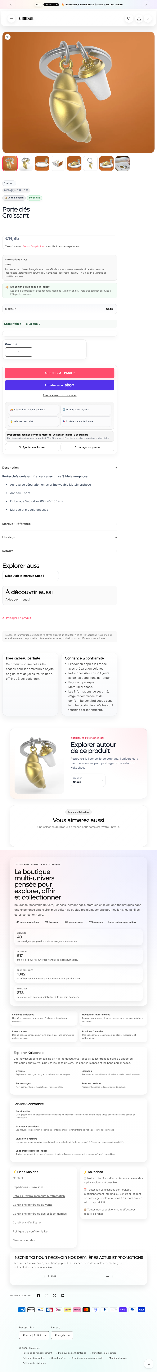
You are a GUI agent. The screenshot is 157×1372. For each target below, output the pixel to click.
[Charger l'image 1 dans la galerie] (10, 163)
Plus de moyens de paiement (60, 395)
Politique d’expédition (34, 1358)
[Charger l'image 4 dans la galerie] (58, 163)
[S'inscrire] (108, 1276)
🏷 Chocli (9, 183)
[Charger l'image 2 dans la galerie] (26, 163)
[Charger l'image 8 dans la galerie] (122, 163)
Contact (18, 1178)
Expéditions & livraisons (28, 1187)
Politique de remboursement (37, 1353)
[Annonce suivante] (146, 4)
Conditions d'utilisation (27, 1222)
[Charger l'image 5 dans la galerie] (74, 163)
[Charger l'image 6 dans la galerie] (90, 163)
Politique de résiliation (34, 1363)
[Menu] (11, 19)
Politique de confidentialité (30, 1231)
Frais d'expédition (34, 246)
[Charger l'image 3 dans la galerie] (42, 163)
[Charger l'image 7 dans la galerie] (106, 163)
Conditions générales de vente (32, 1204)
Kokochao (34, 1348)
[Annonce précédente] (11, 4)
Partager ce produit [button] (18, 617)
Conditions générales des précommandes (40, 1213)
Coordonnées (58, 1358)
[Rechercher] (129, 18)
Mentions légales (24, 1240)
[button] (148, 19)
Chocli (110, 308)
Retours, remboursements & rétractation (39, 1195)
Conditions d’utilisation (104, 1353)
